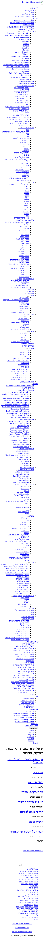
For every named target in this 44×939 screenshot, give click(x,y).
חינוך (27, 113)
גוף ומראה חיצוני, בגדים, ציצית (23, 678)
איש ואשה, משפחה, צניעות (24, 675)
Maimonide (25, 71)
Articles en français (26, 390)
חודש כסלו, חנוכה (22, 172)
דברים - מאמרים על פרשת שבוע (17, 575)
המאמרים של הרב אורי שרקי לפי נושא (20, 386)
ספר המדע (25, 304)
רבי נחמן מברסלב (27, 344)
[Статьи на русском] (18, 449)
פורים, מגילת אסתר (22, 180)
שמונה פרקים (24, 298)
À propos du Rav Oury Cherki (22, 713)
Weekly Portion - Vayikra (19, 432)
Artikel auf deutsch (27, 468)
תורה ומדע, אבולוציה (21, 92)
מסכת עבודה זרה (23, 270)
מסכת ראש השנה (22, 239)
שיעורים (35, 18)
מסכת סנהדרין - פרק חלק (20, 268)
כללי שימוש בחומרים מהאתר (23, 16)
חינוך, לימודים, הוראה (26, 673)
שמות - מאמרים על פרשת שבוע (17, 568)
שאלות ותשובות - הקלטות (19, 123)
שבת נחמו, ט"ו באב (22, 157)
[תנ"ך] (29, 182)
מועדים (31, 516)
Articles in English (27, 419)
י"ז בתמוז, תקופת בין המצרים (18, 535)
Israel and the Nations (21, 445)
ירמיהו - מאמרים (23, 587)
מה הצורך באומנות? (32, 791)
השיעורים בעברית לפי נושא (24, 21)
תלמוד (27, 600)
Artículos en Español (26, 470)
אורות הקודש (24, 352)
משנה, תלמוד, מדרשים (25, 220)
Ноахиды (25, 463)
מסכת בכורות (24, 277)
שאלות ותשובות (32, 642)
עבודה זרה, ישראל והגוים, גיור (23, 671)
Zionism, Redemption (21, 442)
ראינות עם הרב (23, 512)
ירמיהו (27, 207)
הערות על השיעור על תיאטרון (26, 831)
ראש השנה (25, 163)
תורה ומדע (25, 489)
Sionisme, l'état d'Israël (20, 60)
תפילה (31, 608)
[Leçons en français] (19, 31)
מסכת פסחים (24, 237)
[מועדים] (28, 516)
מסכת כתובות (24, 256)
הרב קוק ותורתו (28, 619)
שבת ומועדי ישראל (27, 128)
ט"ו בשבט (25, 176)
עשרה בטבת (24, 554)
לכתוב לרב (34, 724)
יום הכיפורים (24, 167)
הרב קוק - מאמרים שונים (20, 640)
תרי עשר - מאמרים (22, 591)
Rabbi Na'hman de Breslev (19, 73)
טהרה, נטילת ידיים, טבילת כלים (22, 682)
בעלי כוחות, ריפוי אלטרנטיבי (23, 688)
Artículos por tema (22, 472)
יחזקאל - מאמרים (23, 589)
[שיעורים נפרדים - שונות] (16, 86)
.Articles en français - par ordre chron (15, 394)
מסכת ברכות (24, 233)
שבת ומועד (30, 661)
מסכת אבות (25, 272)
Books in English (27, 703)
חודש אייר (25, 140)
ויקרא (27, 191)
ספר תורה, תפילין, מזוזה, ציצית (18, 117)
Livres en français (27, 701)
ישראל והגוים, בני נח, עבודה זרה (17, 501)
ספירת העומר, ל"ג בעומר (20, 138)
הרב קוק (31, 348)
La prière (25, 58)
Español (31, 739)
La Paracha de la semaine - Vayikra (16, 403)
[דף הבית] (31, 8)
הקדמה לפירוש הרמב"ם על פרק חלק (16, 300)
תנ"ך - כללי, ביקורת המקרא (19, 184)
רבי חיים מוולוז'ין (28, 346)
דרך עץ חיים (24, 340)
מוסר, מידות (24, 90)
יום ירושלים (25, 147)
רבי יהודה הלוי (29, 293)
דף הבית (35, 8)
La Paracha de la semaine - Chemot (16, 400)
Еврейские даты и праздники (17, 455)
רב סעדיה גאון (29, 291)
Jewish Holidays (23, 426)
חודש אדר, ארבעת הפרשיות (19, 558)
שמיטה (26, 499)
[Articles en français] (18, 390)
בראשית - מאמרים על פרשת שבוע (16, 566)
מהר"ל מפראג (29, 314)
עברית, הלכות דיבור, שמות (24, 654)
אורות (27, 350)
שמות (27, 188)
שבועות (26, 149)
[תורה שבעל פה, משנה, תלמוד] (12, 596)
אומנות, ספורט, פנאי (21, 121)
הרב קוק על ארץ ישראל (20, 377)
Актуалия (25, 461)
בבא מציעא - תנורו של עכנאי (18, 264)
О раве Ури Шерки (26, 717)
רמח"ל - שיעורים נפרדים (20, 342)
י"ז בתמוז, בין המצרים (21, 153)
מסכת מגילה (24, 249)
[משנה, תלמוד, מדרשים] (16, 220)
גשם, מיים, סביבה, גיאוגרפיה (19, 119)
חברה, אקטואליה (23, 98)
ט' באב (26, 155)
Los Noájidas (24, 480)
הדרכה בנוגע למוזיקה (31, 811)
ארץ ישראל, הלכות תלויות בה (23, 665)
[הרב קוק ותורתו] (22, 619)
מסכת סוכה (25, 243)
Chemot (26, 44)
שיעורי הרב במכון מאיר (25, 29)
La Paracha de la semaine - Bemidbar (15, 405)
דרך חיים (26, 325)
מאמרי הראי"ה (23, 365)
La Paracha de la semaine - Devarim (15, 407)
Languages (33, 728)
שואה (27, 105)
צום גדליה (25, 165)
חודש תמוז (25, 151)
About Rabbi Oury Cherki (24, 715)
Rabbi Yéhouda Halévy (20, 69)
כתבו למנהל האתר (22, 928)
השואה (26, 503)
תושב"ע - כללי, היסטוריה (20, 281)
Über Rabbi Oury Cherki (24, 722)
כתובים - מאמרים (22, 594)
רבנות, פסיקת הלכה (22, 285)
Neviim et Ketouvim (21, 52)
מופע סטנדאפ (35, 782)
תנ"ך (32, 182)
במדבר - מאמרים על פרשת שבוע (17, 573)
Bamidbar (25, 48)
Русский (30, 737)
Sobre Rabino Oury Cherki (24, 719)
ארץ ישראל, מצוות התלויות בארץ (17, 107)
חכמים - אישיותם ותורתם (20, 287)
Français (30, 732)
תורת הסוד (25, 283)
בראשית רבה (24, 226)
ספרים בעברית (28, 698)
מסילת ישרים (24, 333)
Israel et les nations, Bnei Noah (17, 67)
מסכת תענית (24, 247)
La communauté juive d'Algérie (17, 413)
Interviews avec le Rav (20, 415)
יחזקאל (26, 209)
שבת (27, 130)
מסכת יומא (25, 241)
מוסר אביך (25, 363)
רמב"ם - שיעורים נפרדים (20, 312)
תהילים (26, 214)
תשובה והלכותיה (23, 94)
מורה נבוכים (24, 310)
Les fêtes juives (23, 39)
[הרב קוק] (27, 348)
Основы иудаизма (22, 459)
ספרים (36, 696)
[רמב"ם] (28, 296)
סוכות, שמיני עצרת (22, 170)
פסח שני (26, 144)
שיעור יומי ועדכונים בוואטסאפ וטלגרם (20, 27)
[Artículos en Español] (17, 470)
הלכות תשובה (24, 306)
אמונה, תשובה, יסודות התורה (23, 650)
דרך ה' (26, 335)
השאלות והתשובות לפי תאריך (23, 648)
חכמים (26, 602)
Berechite (25, 42)
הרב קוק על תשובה (22, 373)
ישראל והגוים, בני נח (22, 102)
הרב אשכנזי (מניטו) (27, 382)
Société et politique (22, 63)
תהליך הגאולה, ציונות (21, 495)
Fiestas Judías (24, 478)
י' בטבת (26, 174)
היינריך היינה (36, 821)
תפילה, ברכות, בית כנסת (25, 659)
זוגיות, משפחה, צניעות (21, 111)
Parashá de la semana (21, 476)
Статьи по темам (22, 451)
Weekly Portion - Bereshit (19, 428)
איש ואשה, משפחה (22, 508)
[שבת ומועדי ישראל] (19, 128)
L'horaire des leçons (21, 37)
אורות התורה (24, 354)
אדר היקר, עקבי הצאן (21, 358)
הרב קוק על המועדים (21, 629)
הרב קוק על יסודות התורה (19, 631)
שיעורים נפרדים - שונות (25, 86)
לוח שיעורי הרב (28, 25)
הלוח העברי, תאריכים (26, 690)
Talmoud (25, 54)
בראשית (26, 186)
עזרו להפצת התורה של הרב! (22, 924)
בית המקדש (25, 497)
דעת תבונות (25, 337)
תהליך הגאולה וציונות (21, 100)
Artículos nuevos (22, 474)
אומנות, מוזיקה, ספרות (26, 692)
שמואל (26, 201)
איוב (27, 216)
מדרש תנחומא (24, 230)
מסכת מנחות (24, 275)
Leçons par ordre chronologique (17, 35)
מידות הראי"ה (24, 625)
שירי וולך (38, 772)
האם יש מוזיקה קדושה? (30, 801)
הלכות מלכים (24, 308)
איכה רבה (25, 228)
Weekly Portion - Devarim (19, 436)
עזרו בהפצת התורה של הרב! (33, 850)
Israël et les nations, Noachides (17, 411)
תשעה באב (25, 537)
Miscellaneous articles (21, 447)
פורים (27, 560)
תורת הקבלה (24, 606)
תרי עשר (26, 212)
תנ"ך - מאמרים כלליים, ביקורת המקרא (15, 564)
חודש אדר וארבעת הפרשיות (19, 178)
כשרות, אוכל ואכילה (26, 680)
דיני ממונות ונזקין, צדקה (25, 686)
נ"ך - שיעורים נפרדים (21, 218)
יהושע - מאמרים (23, 577)
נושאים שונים (24, 126)
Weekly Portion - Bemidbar (19, 434)
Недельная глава (22, 457)
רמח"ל (31, 331)
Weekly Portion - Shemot (19, 430)
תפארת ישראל (23, 319)
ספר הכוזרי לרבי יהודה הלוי (24, 610)
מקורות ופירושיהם (27, 652)
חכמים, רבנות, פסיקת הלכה (24, 657)
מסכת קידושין (24, 262)
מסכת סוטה (25, 258)
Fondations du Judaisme (20, 409)
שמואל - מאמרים (23, 581)
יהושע (27, 197)
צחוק (27, 510)
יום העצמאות (24, 142)
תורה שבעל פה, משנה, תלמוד (23, 596)
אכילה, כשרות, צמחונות (20, 115)
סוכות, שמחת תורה (22, 549)
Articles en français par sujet (18, 392)
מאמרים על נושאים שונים (24, 484)
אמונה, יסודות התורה (21, 88)
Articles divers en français (19, 417)
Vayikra (26, 46)
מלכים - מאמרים (23, 583)
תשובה (26, 491)
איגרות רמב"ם (24, 302)
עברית (31, 730)
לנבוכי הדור (25, 367)
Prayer (26, 438)
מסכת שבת (25, 235)
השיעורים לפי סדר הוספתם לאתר (22, 23)
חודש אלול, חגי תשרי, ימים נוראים (17, 541)
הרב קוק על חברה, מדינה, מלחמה (17, 638)
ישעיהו (26, 205)
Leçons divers (24, 79)
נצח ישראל (25, 321)
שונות (27, 514)
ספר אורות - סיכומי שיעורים (19, 621)
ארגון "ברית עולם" (31, 726)
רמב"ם (31, 296)
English (31, 735)
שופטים (26, 199)
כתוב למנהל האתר (27, 14)
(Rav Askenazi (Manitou (20, 77)
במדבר (26, 193)
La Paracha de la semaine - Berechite (15, 398)
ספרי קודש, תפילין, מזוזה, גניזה (23, 684)
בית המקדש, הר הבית (26, 667)
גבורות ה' (26, 317)
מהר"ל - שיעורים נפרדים (20, 329)
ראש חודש (25, 518)
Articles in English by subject (18, 421)
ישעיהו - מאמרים (23, 585)
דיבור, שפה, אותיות (22, 96)
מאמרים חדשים (28, 388)
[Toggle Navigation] (42, 4)
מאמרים (35, 384)
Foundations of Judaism (20, 440)
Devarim (26, 50)
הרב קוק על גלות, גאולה (20, 636)
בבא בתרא (25, 266)
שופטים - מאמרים (22, 579)
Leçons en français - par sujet (18, 33)
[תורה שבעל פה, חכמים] (16, 279)
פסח (27, 136)
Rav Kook (25, 75)
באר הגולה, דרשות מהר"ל (20, 323)
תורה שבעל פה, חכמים (25, 279)
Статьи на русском (26, 449)
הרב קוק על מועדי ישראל (20, 371)
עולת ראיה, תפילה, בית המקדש (18, 361)
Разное (26, 466)
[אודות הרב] (30, 709)
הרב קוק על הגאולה (22, 375)
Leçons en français (27, 31)
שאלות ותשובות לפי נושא (25, 646)
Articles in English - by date (18, 424)
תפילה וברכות (29, 289)
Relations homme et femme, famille (16, 65)
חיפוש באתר (29, 10)
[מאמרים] (32, 384)
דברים (27, 195)
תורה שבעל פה (23, 604)
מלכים (27, 203)
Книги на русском (26, 705)
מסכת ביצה (25, 245)
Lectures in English (26, 81)
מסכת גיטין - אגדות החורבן (19, 260)
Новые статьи (23, 453)
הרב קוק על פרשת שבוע (20, 369)
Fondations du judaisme (20, 56)
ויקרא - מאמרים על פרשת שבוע (17, 570)
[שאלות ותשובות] (26, 642)
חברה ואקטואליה (23, 493)
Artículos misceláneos (21, 482)
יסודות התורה (24, 487)
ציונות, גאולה (29, 663)
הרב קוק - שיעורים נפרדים (19, 379)
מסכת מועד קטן (23, 251)
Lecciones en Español (25, 84)
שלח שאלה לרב (28, 644)
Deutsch (31, 741)
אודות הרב (34, 709)
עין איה (26, 356)
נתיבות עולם (24, 327)
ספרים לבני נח (29, 707)
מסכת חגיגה (25, 254)
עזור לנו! (31, 12)
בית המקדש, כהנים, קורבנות (19, 109)
